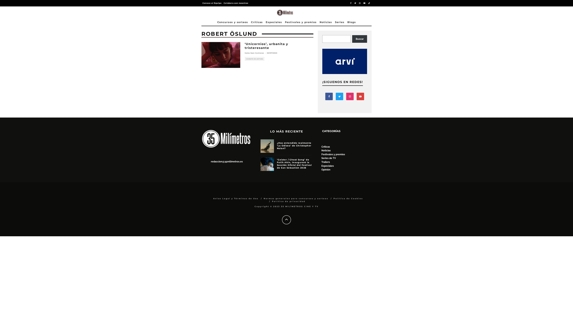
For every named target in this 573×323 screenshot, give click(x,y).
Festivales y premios (301, 22)
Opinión (325, 169)
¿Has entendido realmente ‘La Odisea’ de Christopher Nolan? (294, 146)
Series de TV (328, 158)
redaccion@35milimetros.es (227, 161)
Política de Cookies (348, 198)
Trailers (325, 162)
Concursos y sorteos (232, 22)
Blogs (351, 22)
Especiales (274, 22)
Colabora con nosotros (236, 3)
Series (339, 22)
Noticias (326, 22)
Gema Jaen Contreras (254, 53)
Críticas (257, 22)
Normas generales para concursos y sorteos (296, 198)
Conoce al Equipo (212, 3)
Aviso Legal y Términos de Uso (235, 198)
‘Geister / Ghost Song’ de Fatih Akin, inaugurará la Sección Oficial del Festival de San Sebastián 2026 (294, 163)
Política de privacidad (288, 201)
